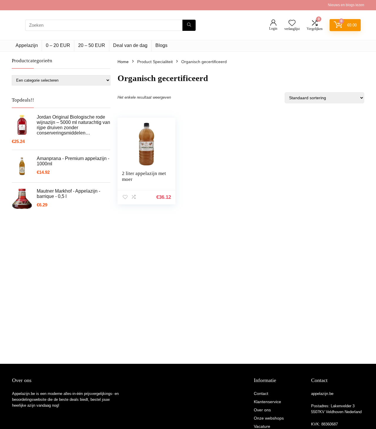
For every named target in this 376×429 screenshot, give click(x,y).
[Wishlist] (292, 23)
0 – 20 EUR (58, 45)
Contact (261, 393)
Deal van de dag (130, 45)
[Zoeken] (189, 25)
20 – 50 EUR (91, 45)
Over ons (262, 410)
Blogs (161, 45)
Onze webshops (269, 418)
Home (123, 61)
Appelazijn (27, 45)
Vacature (262, 426)
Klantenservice (267, 401)
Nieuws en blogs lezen (346, 5)
